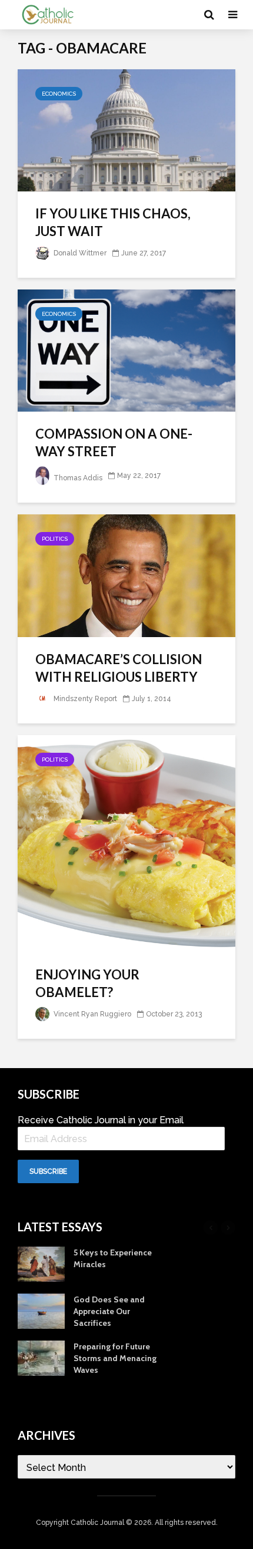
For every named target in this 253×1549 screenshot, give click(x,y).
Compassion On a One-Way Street (113, 442)
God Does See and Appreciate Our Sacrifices (109, 1311)
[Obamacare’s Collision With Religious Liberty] (126, 575)
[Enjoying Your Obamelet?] (126, 842)
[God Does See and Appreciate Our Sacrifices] (41, 1310)
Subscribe (48, 1171)
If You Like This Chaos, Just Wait (113, 222)
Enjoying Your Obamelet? (87, 983)
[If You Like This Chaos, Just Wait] (126, 129)
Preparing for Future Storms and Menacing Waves (115, 1358)
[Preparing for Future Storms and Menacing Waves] (41, 1357)
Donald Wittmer (79, 253)
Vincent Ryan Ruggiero (91, 1014)
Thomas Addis (77, 478)
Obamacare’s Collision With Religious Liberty (118, 668)
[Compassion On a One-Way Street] (126, 350)
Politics (55, 539)
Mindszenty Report (84, 699)
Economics (59, 93)
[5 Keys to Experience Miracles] (41, 1263)
